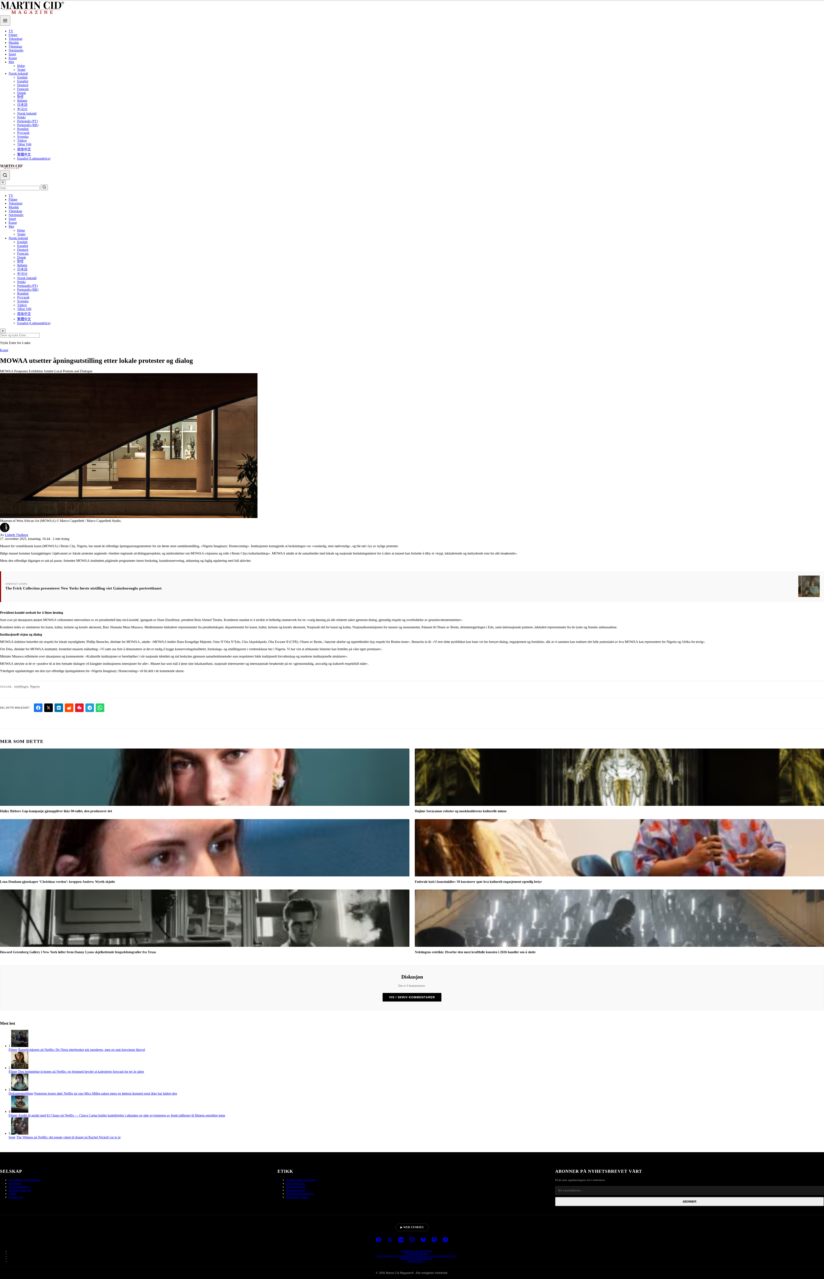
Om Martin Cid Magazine (24, 1180)
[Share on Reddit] (69, 707)
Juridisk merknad (416, 1253)
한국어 (22, 109)
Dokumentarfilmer (21, 1093)
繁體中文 (24, 154)
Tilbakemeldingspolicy (300, 1193)
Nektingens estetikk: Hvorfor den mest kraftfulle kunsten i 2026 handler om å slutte (475, 952)
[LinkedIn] (400, 1240)
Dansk (21, 93)
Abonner (689, 1201)
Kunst (13, 58)
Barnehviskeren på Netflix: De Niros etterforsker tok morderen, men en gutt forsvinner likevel (81, 1050)
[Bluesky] (423, 1240)
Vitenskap (15, 46)
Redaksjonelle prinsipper (301, 1180)
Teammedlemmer (19, 1186)
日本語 (22, 104)
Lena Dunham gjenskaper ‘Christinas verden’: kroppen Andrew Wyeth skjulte (57, 881)
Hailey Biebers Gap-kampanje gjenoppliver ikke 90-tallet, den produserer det (56, 811)
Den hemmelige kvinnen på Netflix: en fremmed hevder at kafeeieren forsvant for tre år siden (81, 1071)
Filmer (13, 35)
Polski (21, 117)
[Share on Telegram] (89, 707)
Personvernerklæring (416, 1258)
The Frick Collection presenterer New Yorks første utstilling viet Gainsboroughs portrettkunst (83, 588)
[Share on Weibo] (79, 707)
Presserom (15, 1183)
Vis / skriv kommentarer (412, 997)
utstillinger (21, 686)
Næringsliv (16, 50)
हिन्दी (20, 97)
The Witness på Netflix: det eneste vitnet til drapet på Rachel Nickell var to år (68, 1137)
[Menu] (5, 20)
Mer (11, 62)
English (22, 77)
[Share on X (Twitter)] (48, 707)
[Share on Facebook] (38, 707)
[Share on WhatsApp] (100, 707)
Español (22, 81)
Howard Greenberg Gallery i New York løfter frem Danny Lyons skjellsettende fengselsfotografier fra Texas (78, 952)
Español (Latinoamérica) (33, 158)
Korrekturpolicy (296, 1190)
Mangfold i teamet (297, 1197)
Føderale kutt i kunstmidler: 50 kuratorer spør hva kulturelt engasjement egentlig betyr (478, 881)
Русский (23, 133)
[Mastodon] (434, 1240)
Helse (21, 66)
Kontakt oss (16, 1197)
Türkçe (22, 140)
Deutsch (22, 85)
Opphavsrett (416, 1261)
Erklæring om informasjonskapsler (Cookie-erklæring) (416, 1256)
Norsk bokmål (18, 73)
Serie (12, 1137)
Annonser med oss (20, 1190)
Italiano (22, 100)
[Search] (5, 175)
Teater (21, 69)
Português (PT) (27, 121)
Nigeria (35, 686)
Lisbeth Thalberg (16, 535)
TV (11, 31)
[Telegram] (445, 1240)
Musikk (14, 42)
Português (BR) (27, 125)
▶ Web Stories (412, 1227)
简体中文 (24, 149)
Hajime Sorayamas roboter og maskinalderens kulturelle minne (461, 811)
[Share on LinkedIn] (59, 707)
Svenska (23, 136)
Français (23, 89)
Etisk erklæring (295, 1183)
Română (23, 129)
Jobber (13, 1193)
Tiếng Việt (24, 144)
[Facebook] (378, 1240)
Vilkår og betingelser (416, 1251)
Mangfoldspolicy (296, 1186)
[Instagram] (412, 1240)
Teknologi (15, 39)
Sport (12, 54)
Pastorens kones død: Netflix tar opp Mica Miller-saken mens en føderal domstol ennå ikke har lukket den (105, 1093)
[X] (389, 1240)
